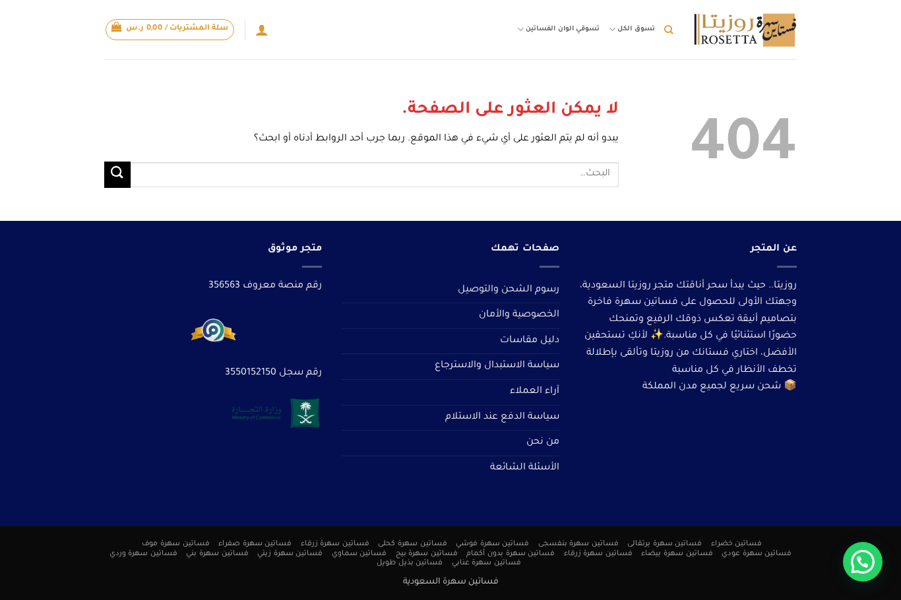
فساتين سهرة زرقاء (335, 544)
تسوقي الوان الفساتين (562, 29)
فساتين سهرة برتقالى (664, 544)
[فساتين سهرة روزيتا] (745, 30)
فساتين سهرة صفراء (255, 544)
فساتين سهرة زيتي (290, 554)
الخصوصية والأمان (519, 315)
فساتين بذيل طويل (410, 563)
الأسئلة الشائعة (524, 468)
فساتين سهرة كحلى (412, 544)
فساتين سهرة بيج (427, 554)
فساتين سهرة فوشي (492, 544)
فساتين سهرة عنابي (486, 563)
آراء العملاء (534, 391)
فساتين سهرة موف (175, 544)
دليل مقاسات (529, 341)
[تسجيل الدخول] (261, 29)
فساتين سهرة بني (217, 554)
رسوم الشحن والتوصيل (508, 290)
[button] (170, 29)
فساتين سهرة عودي (757, 554)
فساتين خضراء (736, 544)
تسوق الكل (635, 29)
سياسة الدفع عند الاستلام (502, 417)
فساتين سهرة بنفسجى (578, 544)
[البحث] (668, 30)
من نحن (542, 442)
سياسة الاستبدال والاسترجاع (497, 366)
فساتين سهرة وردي (143, 554)
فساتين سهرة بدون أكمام (510, 554)
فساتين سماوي (359, 554)
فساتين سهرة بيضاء (676, 554)
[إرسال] (117, 174)
